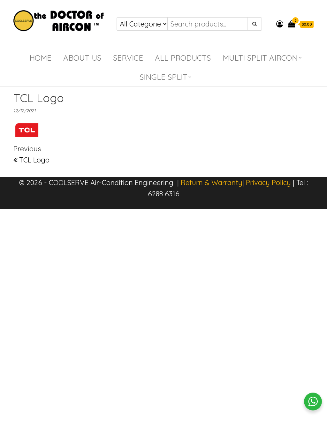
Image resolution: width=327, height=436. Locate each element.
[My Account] (279, 23)
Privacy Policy (268, 182)
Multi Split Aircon (260, 58)
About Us (82, 58)
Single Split (163, 77)
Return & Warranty (211, 182)
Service (128, 58)
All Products (183, 58)
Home (40, 58)
